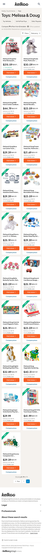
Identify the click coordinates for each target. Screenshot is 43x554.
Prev (18, 481)
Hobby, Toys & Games (8, 11)
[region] (21, 21)
